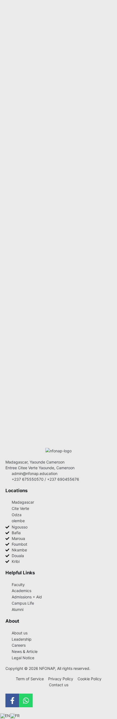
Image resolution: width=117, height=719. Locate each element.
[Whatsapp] (26, 700)
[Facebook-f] (12, 700)
